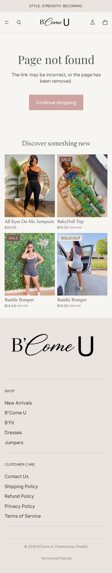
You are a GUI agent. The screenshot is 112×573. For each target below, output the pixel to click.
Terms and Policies (56, 558)
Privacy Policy (20, 506)
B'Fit (9, 423)
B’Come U (45, 546)
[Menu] (6, 22)
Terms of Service (23, 516)
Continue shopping (56, 102)
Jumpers (14, 442)
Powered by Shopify (71, 546)
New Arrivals (18, 403)
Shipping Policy (21, 486)
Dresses (13, 432)
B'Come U (15, 412)
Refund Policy (19, 496)
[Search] (19, 22)
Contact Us (16, 476)
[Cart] (105, 22)
